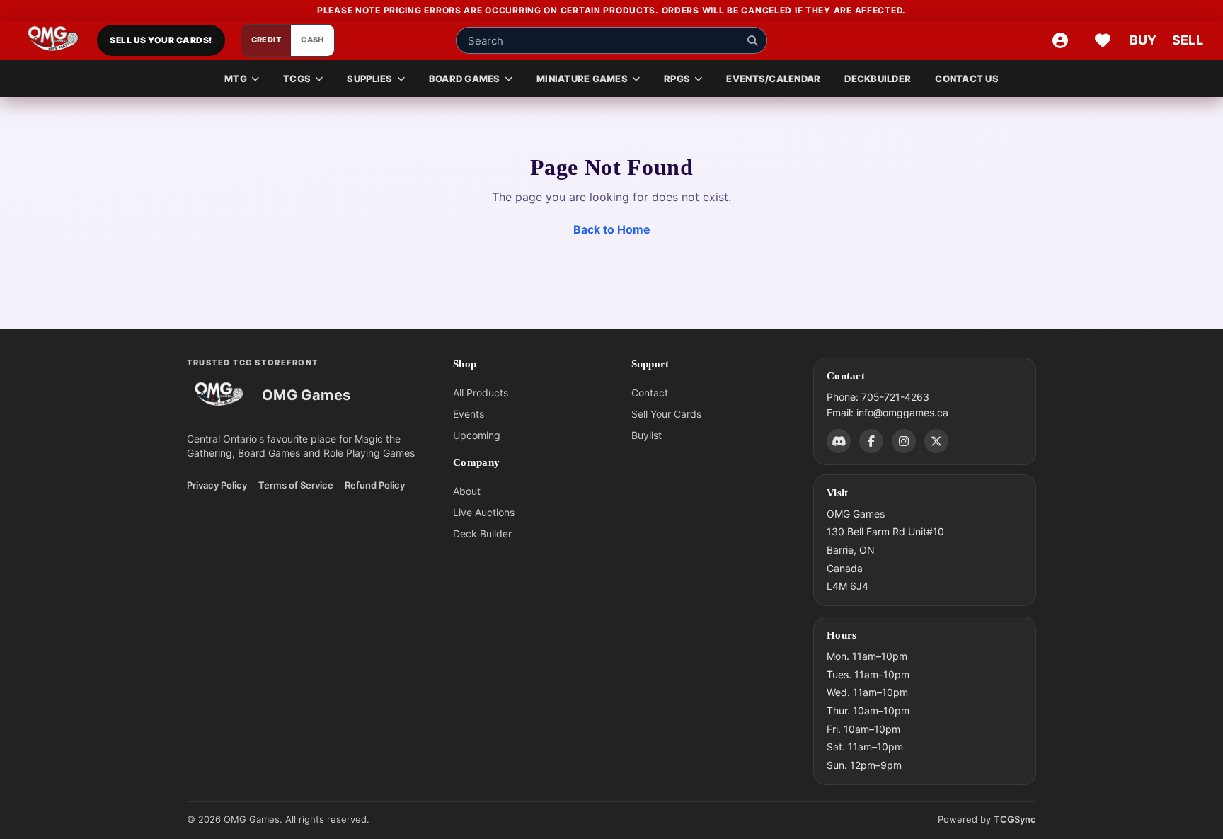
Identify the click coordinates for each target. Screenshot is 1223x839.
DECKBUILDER (877, 78)
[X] (936, 440)
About (467, 491)
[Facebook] (871, 440)
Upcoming (476, 435)
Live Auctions (484, 512)
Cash (312, 40)
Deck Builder (482, 533)
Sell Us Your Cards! (161, 40)
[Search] (752, 40)
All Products (480, 393)
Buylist (646, 435)
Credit (266, 40)
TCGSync (1015, 819)
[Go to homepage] (53, 40)
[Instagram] (904, 440)
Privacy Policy (217, 485)
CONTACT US (967, 78)
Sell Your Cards (666, 414)
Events (468, 414)
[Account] (1060, 40)
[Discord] (839, 440)
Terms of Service (295, 485)
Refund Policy (375, 485)
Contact (649, 393)
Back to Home (611, 229)
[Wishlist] (1102, 40)
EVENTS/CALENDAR (773, 78)
